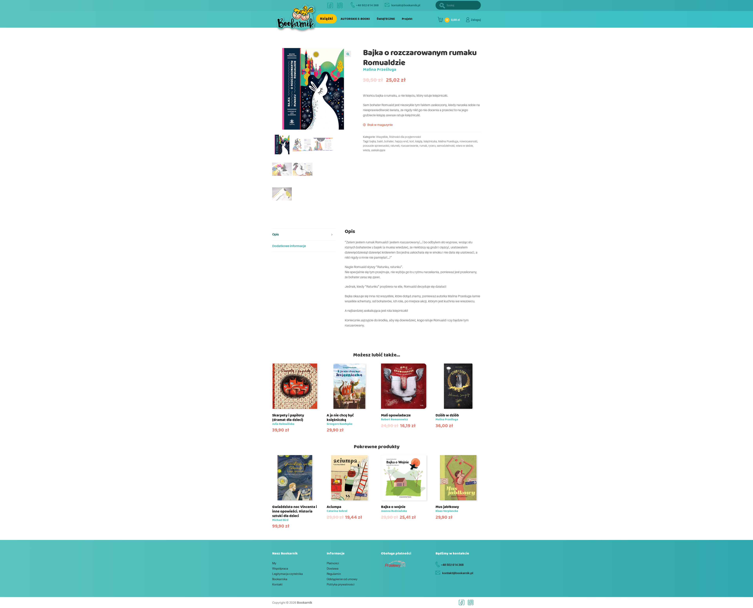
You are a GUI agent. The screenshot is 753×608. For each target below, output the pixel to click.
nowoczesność (468, 141)
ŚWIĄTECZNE (386, 18)
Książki (326, 19)
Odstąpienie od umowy (342, 579)
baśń (380, 141)
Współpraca (280, 568)
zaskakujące (378, 150)
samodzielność (446, 145)
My (274, 563)
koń (411, 141)
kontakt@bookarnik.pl (405, 5)
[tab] (304, 234)
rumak (423, 145)
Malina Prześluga (448, 141)
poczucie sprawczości (376, 145)
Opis (275, 234)
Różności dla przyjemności (405, 136)
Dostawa (332, 568)
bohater (389, 141)
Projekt (407, 18)
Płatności (333, 563)
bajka (372, 141)
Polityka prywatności (341, 584)
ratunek (395, 145)
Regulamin (334, 573)
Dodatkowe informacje (289, 246)
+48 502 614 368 (367, 5)
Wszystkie (382, 136)
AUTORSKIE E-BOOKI (355, 18)
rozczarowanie (409, 145)
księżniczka (430, 141)
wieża (366, 150)
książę (418, 141)
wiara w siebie (464, 145)
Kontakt (277, 584)
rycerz (432, 145)
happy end (401, 141)
